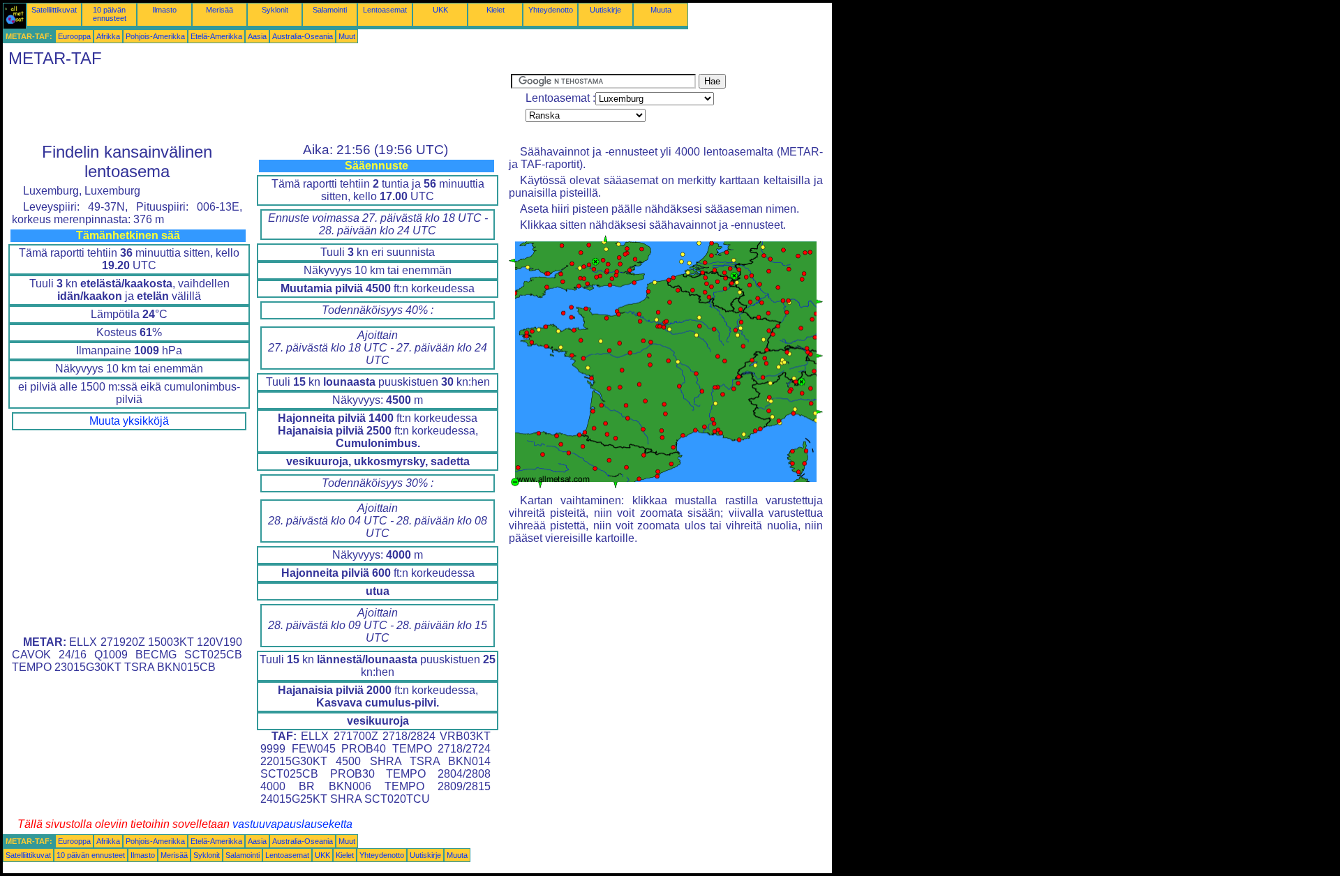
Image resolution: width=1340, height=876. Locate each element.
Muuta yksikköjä (129, 421)
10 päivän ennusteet (109, 14)
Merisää (219, 10)
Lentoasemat (385, 10)
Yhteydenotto (550, 10)
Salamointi (330, 10)
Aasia (257, 36)
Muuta (660, 10)
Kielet (495, 10)
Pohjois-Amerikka (155, 36)
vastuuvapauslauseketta (292, 824)
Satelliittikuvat (54, 10)
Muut (346, 36)
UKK (440, 10)
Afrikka (108, 36)
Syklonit (275, 10)
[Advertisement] (257, 105)
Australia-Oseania (302, 36)
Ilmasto (164, 10)
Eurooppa (74, 36)
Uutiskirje (605, 10)
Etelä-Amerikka (216, 36)
